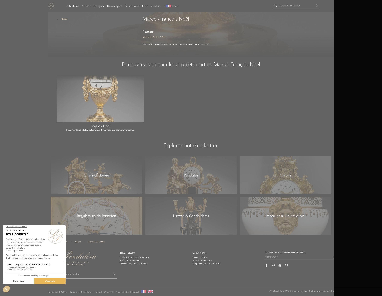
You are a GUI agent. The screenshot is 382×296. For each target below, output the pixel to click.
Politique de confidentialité (321, 291)
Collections (72, 6)
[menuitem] (171, 6)
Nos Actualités (123, 292)
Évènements (108, 292)
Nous (145, 6)
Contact (155, 6)
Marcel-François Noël (96, 242)
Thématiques (114, 6)
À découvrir (132, 6)
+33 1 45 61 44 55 (139, 263)
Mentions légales (299, 291)
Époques (98, 6)
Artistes (86, 6)
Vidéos (97, 292)
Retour (64, 19)
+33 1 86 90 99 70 (211, 263)
